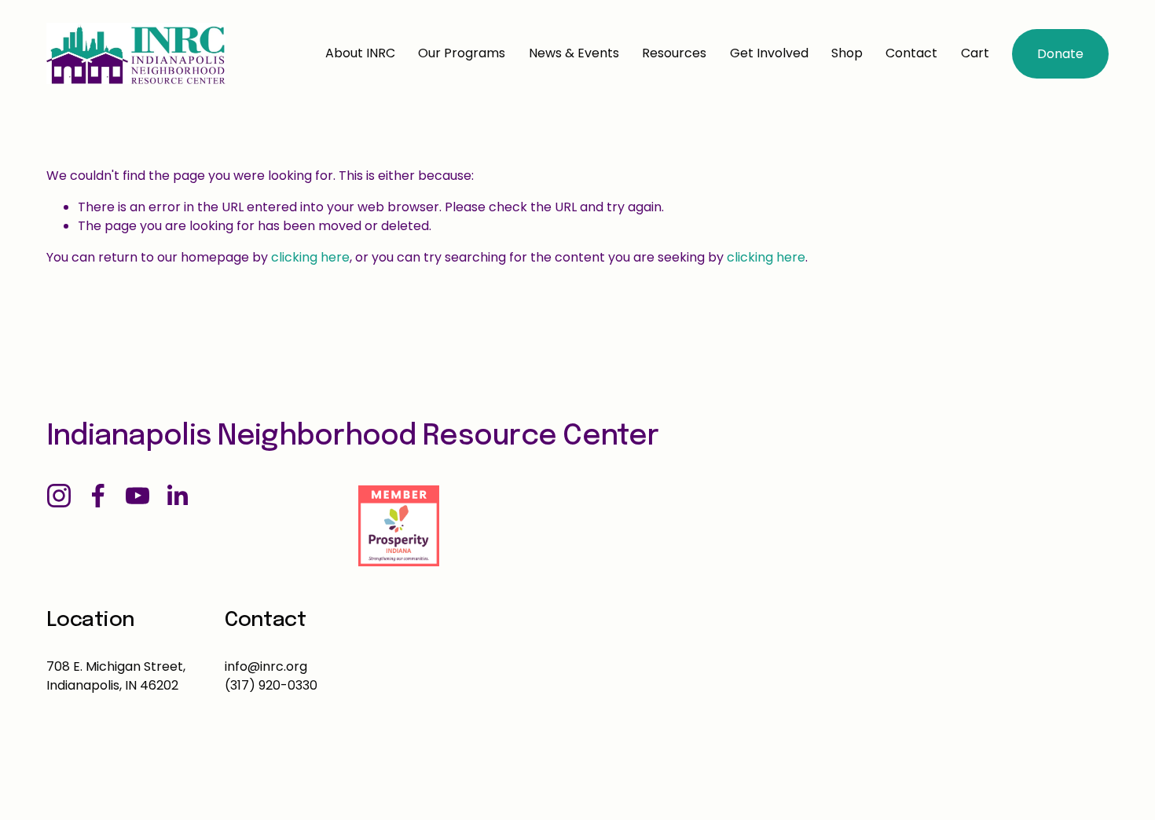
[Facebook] (98, 495)
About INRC (360, 53)
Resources (674, 53)
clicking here (310, 257)
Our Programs (461, 53)
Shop (847, 53)
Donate (1060, 54)
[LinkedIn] (176, 495)
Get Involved (769, 53)
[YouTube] (137, 495)
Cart (975, 53)
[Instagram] (59, 495)
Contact (911, 53)
